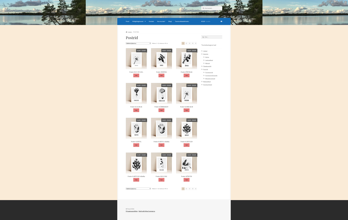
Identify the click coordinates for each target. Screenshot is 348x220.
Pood (129, 8)
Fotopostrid (209, 72)
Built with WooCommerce (147, 211)
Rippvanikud (207, 81)
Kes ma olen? (161, 21)
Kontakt (151, 21)
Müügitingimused (137, 21)
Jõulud (205, 51)
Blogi (170, 21)
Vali (136, 75)
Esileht (130, 32)
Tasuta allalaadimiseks (182, 21)
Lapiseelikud (209, 60)
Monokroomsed (210, 78)
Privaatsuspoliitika (131, 211)
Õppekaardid (207, 66)
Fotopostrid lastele (211, 75)
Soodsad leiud (207, 84)
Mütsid (207, 63)
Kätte (207, 57)
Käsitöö (205, 54)
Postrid (205, 69)
